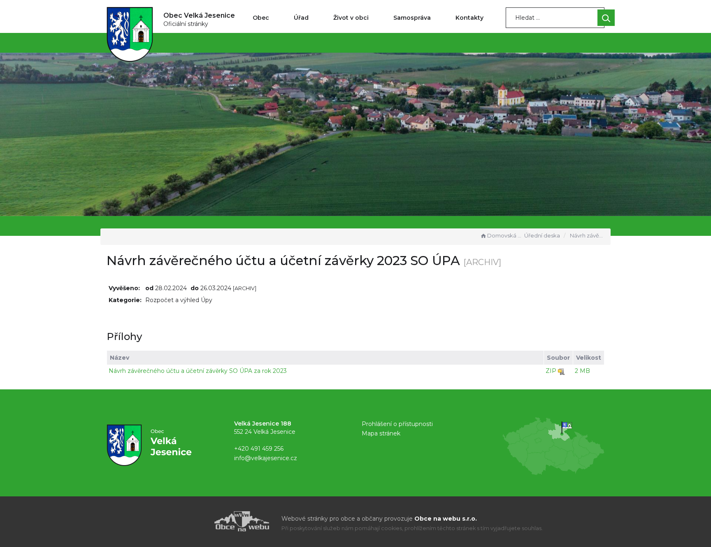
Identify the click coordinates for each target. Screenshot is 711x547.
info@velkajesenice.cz (265, 458)
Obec (261, 17)
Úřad (301, 17)
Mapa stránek (381, 433)
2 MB (582, 371)
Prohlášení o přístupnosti (397, 424)
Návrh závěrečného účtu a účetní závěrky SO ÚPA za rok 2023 (198, 371)
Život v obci (351, 17)
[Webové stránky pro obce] (195, 521)
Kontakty (469, 17)
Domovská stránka (505, 235)
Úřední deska (542, 235)
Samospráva (412, 17)
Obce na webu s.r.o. (445, 518)
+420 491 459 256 (258, 448)
